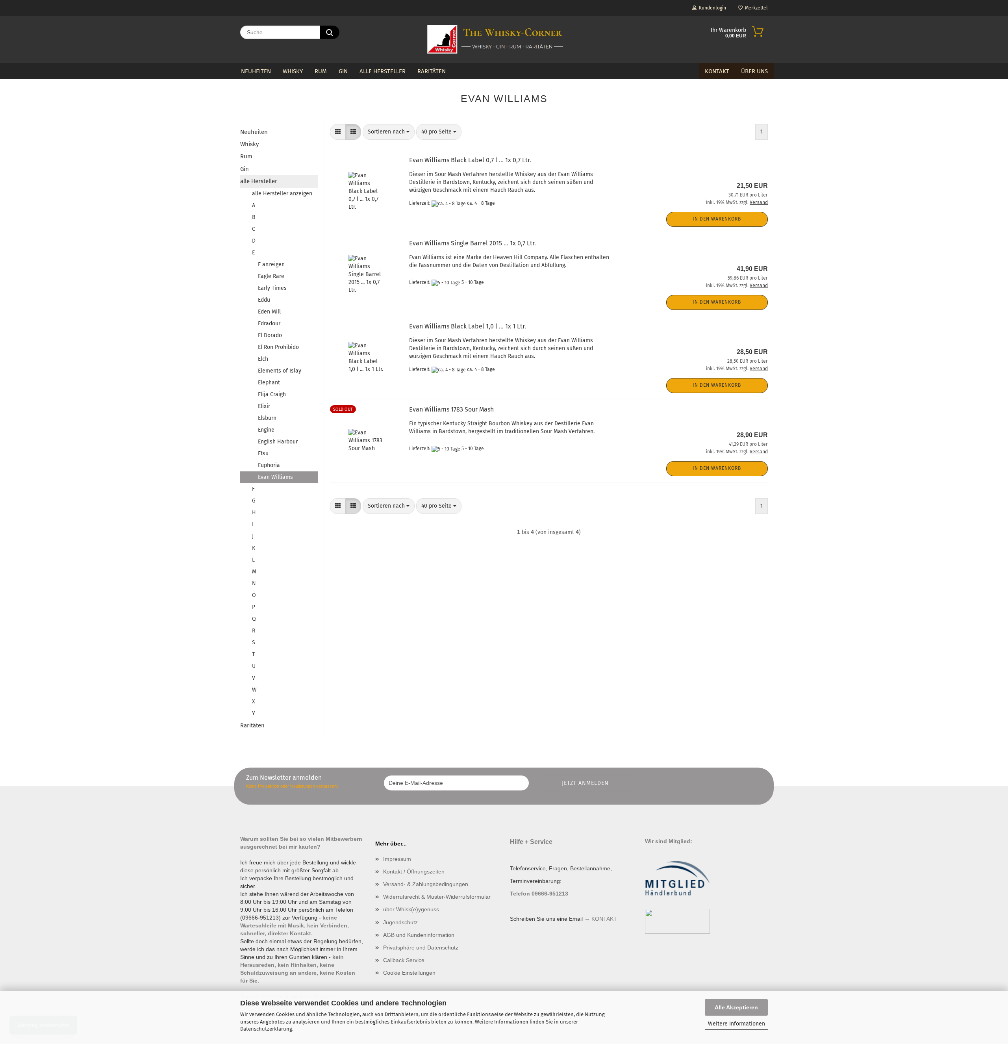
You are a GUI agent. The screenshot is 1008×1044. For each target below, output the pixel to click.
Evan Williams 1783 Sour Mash (451, 409)
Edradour (269, 323)
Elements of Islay (279, 370)
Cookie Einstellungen (409, 973)
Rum (321, 71)
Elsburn (267, 418)
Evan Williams (275, 477)
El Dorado (270, 335)
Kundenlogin (711, 8)
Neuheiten (256, 71)
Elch (263, 359)
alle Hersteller (382, 71)
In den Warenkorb (717, 219)
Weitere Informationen (736, 1023)
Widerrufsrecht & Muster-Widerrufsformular (437, 897)
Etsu (263, 453)
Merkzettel (755, 8)
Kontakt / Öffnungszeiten (414, 871)
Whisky (293, 71)
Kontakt (717, 71)
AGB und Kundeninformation (418, 935)
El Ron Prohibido (278, 347)
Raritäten (431, 71)
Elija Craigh (272, 394)
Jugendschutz (400, 922)
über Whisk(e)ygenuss (411, 909)
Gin (343, 71)
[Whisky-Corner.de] (495, 39)
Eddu (264, 300)
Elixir (264, 406)
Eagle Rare (271, 276)
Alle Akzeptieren (736, 1007)
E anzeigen (271, 264)
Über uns (754, 71)
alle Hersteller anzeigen (282, 193)
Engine (266, 430)
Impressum (397, 859)
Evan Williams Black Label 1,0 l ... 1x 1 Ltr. (467, 326)
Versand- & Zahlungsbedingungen (425, 884)
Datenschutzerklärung (266, 1029)
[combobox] (389, 132)
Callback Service (403, 960)
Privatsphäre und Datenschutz (420, 947)
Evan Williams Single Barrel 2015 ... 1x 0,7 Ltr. (472, 243)
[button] (338, 132)
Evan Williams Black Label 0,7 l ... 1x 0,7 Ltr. (470, 160)
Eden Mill (269, 311)
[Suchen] (329, 32)
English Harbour (278, 441)
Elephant (269, 382)
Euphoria (269, 465)
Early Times (272, 288)
